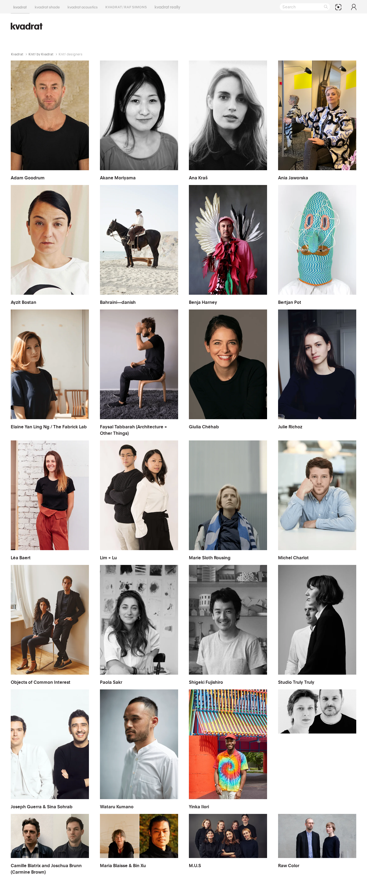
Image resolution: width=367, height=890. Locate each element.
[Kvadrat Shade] (47, 6)
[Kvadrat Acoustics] (82, 6)
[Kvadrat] (20, 6)
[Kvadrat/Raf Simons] (126, 6)
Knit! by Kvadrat (40, 54)
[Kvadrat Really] (167, 6)
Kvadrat (17, 54)
